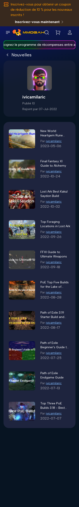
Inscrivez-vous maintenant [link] (37, 22)
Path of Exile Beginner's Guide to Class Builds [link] (54, 345)
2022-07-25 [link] (50, 358)
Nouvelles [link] (21, 54)
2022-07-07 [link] (50, 418)
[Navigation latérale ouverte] (8, 32)
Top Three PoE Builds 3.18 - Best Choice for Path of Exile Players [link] (53, 406)
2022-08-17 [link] (50, 327)
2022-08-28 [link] (50, 297)
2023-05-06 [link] (50, 146)
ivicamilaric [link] (54, 141)
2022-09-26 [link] (50, 237)
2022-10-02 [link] (50, 206)
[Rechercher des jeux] (46, 32)
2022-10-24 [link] (50, 176)
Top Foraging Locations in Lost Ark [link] (55, 224)
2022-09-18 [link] (50, 267)
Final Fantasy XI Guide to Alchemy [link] (53, 163)
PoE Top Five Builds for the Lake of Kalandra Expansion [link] (54, 284)
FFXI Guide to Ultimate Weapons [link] (53, 254)
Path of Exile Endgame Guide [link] (52, 375)
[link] (16, 32)
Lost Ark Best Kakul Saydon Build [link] (54, 194)
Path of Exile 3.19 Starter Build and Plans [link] (52, 315)
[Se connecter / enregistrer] (69, 32)
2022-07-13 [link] (50, 388)
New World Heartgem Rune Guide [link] (51, 133)
